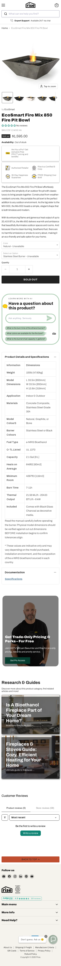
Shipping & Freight (23, 947)
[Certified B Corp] (17, 889)
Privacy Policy (44, 951)
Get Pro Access (17, 660)
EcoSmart (9, 109)
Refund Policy (30, 954)
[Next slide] (57, 97)
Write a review (30, 833)
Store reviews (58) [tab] (45, 808)
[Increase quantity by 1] (29, 269)
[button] (7, 97)
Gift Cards (11, 951)
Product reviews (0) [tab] (16, 808)
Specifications (13, 579)
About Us (8, 947)
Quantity (5, 262)
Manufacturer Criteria (44, 947)
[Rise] (7, 889)
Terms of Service (27, 951)
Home (5, 28)
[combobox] (30, 13)
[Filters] (5, 817)
